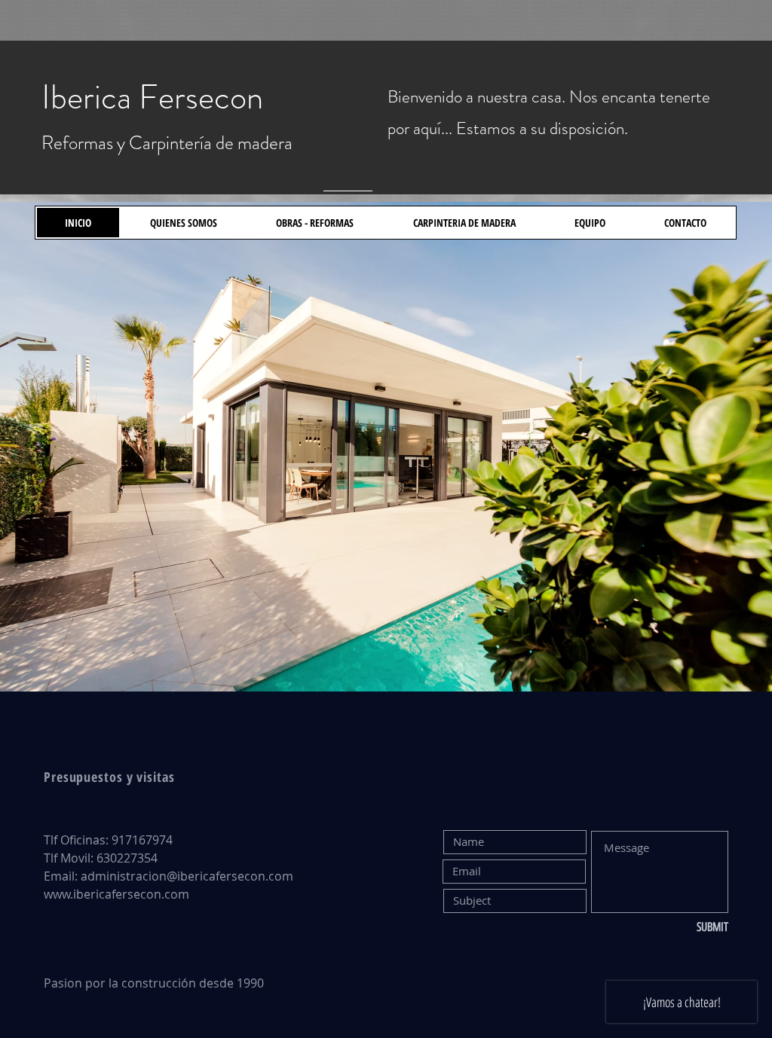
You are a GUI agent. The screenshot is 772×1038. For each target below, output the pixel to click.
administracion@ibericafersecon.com (187, 876)
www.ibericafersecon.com (116, 894)
